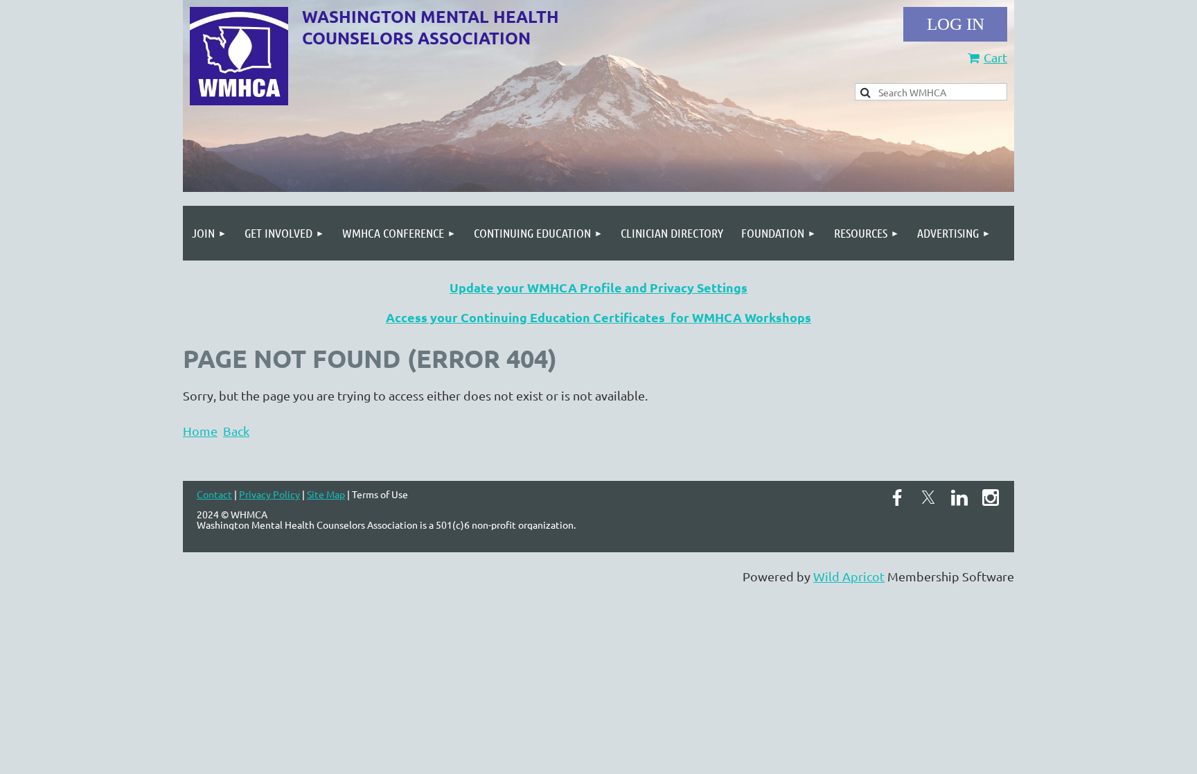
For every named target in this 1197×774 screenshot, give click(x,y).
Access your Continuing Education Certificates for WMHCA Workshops (598, 317)
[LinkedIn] (959, 497)
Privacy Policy (269, 494)
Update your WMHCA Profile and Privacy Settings (598, 287)
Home (200, 430)
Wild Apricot (849, 576)
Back (236, 430)
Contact (214, 494)
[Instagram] (990, 497)
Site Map (326, 494)
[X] (928, 497)
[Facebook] (897, 497)
